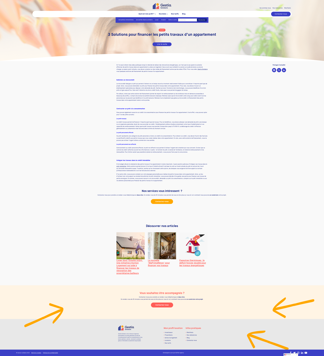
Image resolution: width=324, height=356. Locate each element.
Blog (183, 14)
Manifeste (287, 8)
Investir (163, 20)
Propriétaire (168, 335)
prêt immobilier (121, 166)
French (288, 354)
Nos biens (162, 14)
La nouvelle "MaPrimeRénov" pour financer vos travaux (159, 263)
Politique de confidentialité (50, 352)
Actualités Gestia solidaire (144, 20)
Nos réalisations (278, 8)
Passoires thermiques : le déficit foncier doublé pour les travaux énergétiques (192, 263)
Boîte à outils (172, 20)
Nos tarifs (175, 14)
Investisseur (169, 332)
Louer (157, 20)
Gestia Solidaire (203, 69)
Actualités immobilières (126, 20)
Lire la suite (162, 44)
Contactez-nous (281, 14)
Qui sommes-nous (265, 8)
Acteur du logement (171, 338)
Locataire (168, 340)
